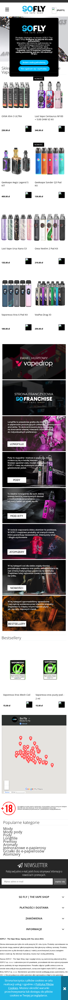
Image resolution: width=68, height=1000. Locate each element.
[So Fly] (34, 9)
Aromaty (10, 844)
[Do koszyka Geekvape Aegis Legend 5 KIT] (28, 195)
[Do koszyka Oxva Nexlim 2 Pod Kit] (62, 261)
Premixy (10, 841)
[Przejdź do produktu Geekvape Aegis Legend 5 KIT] (16, 161)
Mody (8, 828)
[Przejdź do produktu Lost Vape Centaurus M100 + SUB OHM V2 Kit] (49, 95)
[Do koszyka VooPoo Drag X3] (62, 327)
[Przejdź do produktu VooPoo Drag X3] (49, 293)
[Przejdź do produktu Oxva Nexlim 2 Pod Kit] (49, 227)
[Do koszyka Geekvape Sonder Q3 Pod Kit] (62, 195)
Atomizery (11, 854)
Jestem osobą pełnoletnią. (34, 62)
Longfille (10, 838)
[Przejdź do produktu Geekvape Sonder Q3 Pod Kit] (49, 161)
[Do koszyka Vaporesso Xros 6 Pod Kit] (28, 327)
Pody (7, 835)
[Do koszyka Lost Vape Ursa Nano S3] (28, 261)
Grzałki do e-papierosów (23, 851)
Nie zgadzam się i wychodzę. (34, 69)
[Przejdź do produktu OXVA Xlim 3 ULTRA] (16, 95)
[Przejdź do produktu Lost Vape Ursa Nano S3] (16, 227)
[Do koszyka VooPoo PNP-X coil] (62, 704)
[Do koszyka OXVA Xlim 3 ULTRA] (28, 129)
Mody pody (12, 832)
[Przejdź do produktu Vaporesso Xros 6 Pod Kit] (16, 293)
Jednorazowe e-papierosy (24, 847)
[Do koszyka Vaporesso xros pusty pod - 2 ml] (29, 704)
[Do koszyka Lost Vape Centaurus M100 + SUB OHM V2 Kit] (62, 129)
